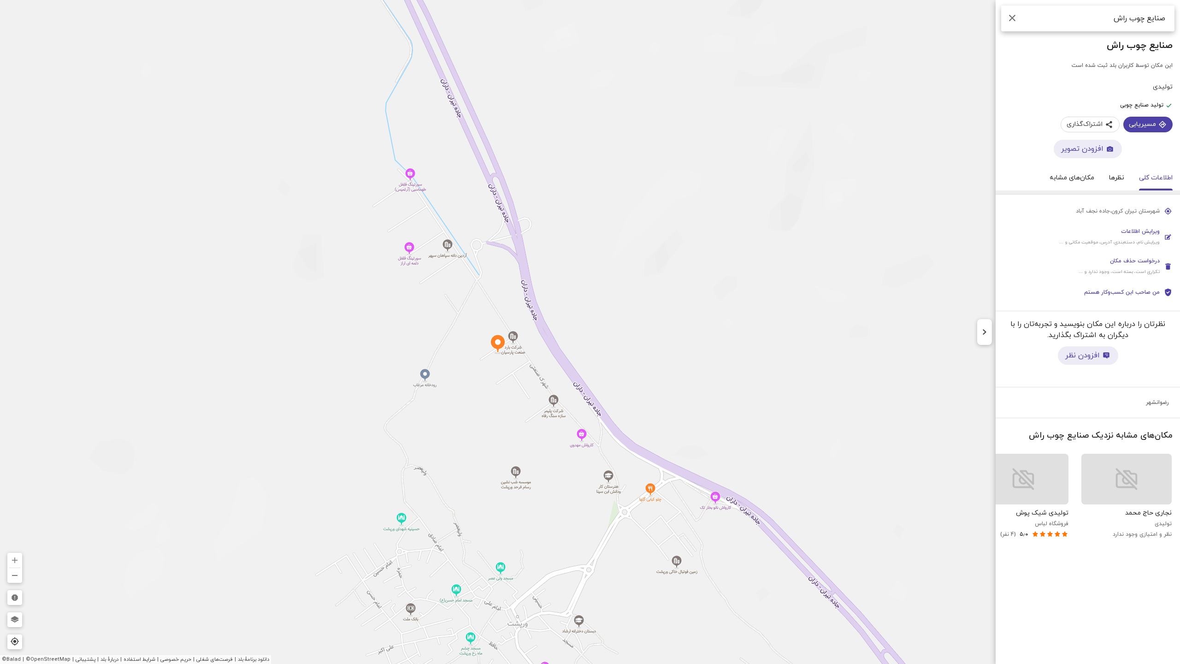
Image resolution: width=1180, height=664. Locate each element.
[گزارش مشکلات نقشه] (14, 597)
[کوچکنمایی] (14, 575)
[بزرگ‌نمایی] (14, 560)
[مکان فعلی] (14, 641)
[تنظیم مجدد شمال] (14, 538)
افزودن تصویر (1082, 149)
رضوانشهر (1157, 402)
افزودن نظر (1082, 355)
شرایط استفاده (139, 659)
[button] (1088, 237)
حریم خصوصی (175, 659)
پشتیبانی (85, 659)
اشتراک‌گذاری (1085, 124)
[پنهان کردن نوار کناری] (984, 332)
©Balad (11, 659)
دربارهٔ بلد (109, 659)
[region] (590, 332)
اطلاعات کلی (1156, 177)
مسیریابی (1142, 124)
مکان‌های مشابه (1072, 177)
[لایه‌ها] (14, 619)
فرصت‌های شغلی (214, 659)
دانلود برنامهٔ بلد (253, 659)
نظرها (1116, 177)
